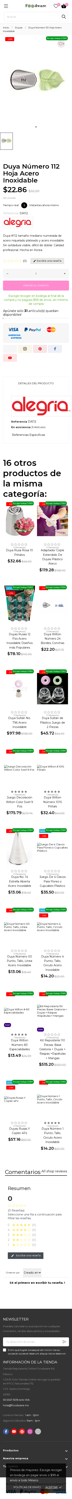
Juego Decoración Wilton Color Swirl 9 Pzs (19, 802)
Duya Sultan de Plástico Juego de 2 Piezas (52, 722)
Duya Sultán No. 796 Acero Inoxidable (19, 722)
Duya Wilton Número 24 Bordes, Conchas (52, 638)
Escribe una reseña (28, 1255)
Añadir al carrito (36, 285)
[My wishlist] (56, 6)
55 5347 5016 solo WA (16, 1399)
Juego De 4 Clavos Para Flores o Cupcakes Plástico (52, 881)
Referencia (19, 421)
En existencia (21, 427)
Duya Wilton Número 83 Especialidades (19, 1045)
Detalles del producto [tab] (36, 383)
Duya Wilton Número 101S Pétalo (52, 802)
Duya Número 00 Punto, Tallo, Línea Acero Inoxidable (19, 961)
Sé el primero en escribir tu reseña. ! (37, 1283)
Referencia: (11, 213)
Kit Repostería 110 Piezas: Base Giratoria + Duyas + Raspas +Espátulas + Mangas (52, 1049)
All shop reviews (54, 1171)
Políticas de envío (27, 1487)
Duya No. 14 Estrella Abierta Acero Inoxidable (19, 881)
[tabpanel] (36, 83)
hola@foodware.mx (16, 1405)
